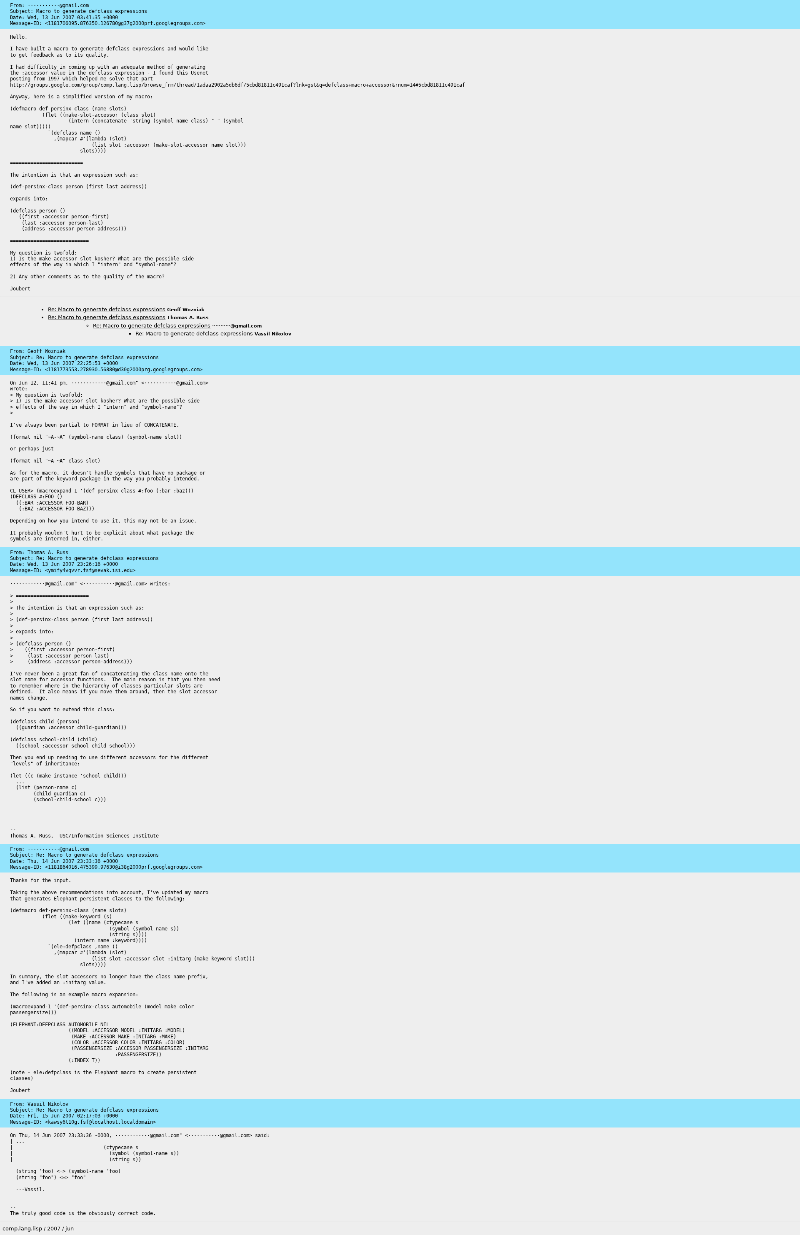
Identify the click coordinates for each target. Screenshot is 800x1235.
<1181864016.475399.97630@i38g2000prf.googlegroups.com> (123, 867)
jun (69, 1228)
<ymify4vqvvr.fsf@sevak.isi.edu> (90, 570)
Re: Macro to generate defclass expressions (106, 309)
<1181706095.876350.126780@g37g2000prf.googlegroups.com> (125, 23)
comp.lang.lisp (22, 1228)
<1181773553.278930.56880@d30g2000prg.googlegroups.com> (123, 369)
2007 (53, 1228)
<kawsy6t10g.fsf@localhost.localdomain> (100, 1122)
